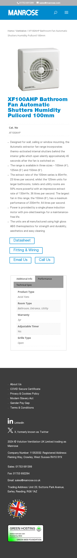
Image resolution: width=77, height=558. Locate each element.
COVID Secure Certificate (25, 389)
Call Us (44, 260)
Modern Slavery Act (21, 398)
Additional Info (24, 278)
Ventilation (21, 31)
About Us (15, 384)
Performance (45, 278)
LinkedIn (19, 423)
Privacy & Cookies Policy (24, 394)
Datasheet (22, 241)
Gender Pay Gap (20, 403)
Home (11, 31)
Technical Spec (24, 284)
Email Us (20, 260)
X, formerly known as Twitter (32, 432)
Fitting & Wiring (26, 250)
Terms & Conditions (22, 408)
